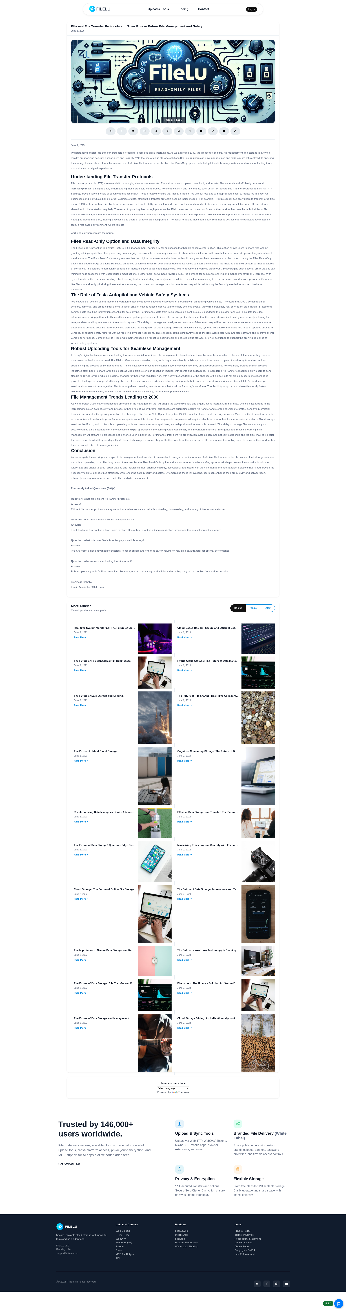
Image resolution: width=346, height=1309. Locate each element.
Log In (251, 9)
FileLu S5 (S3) (124, 1242)
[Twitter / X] (133, 131)
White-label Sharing (186, 1246)
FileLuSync (181, 1230)
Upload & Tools (158, 9)
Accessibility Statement (248, 1238)
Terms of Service (244, 1234)
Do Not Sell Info (243, 1242)
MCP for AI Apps (125, 1254)
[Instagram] (276, 1284)
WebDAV (121, 1238)
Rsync (119, 1250)
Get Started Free (69, 1164)
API (118, 1258)
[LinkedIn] (201, 131)
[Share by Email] (145, 131)
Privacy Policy (242, 1230)
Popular (253, 608)
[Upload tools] (235, 131)
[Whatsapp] (190, 131)
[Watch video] (224, 131)
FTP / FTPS (122, 1234)
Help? (328, 1303)
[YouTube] (286, 1284)
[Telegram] (167, 131)
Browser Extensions (186, 1242)
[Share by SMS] (156, 131)
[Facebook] (122, 131)
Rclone (120, 1246)
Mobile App (181, 1234)
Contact (203, 9)
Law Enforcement (245, 1254)
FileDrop (180, 1238)
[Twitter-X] (257, 1284)
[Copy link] (213, 131)
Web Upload (123, 1230)
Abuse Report (242, 1246)
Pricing (183, 9)
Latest (268, 608)
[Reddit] (179, 131)
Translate (183, 1092)
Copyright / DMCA (245, 1250)
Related (238, 608)
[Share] (111, 131)
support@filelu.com (67, 1253)
